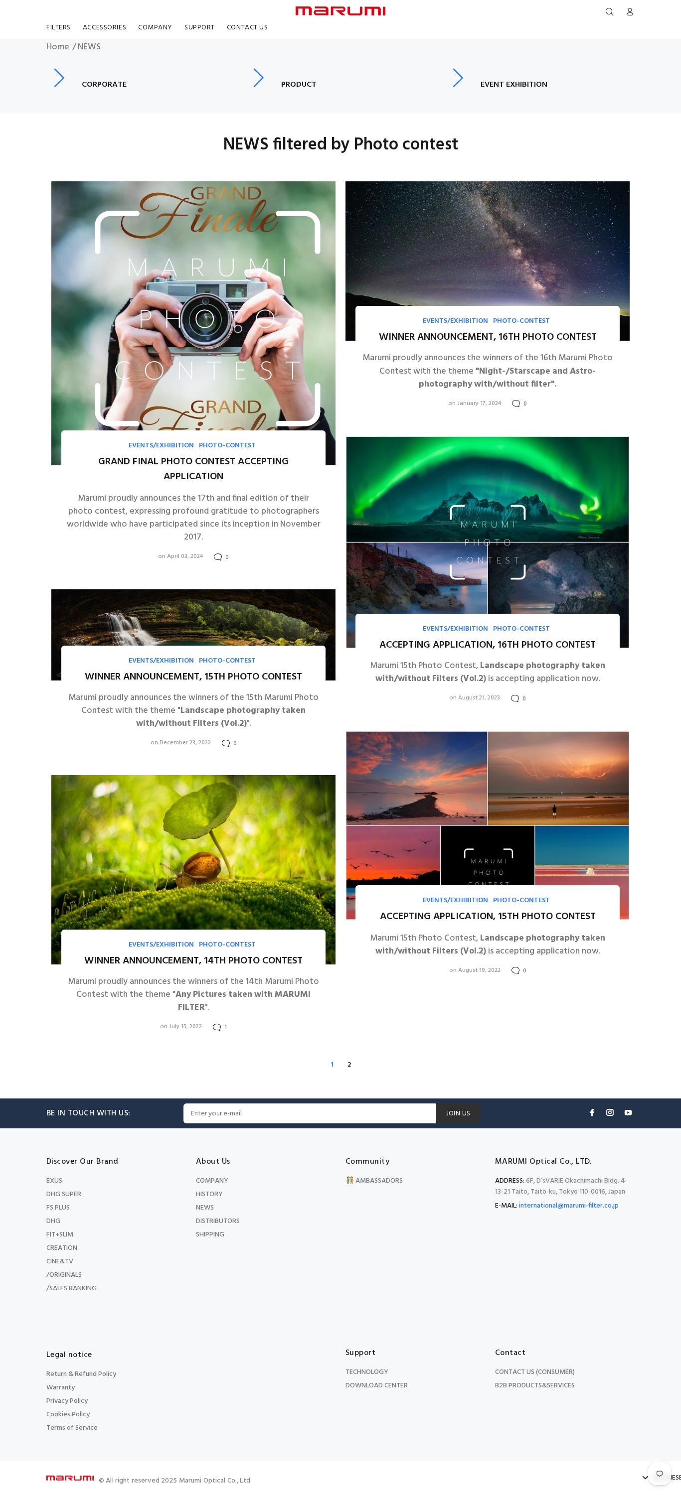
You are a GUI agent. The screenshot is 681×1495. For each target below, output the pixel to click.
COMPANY (212, 1181)
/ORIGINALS (64, 1275)
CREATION (61, 1248)
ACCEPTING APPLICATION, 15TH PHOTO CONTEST (488, 916)
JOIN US (458, 1113)
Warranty (60, 1387)
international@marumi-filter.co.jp (569, 1206)
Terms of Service (72, 1428)
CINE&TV (59, 1261)
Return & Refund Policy (81, 1374)
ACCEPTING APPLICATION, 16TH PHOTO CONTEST (487, 645)
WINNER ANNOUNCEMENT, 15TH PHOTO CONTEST (193, 677)
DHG (53, 1221)
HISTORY (209, 1194)
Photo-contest (227, 445)
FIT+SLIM (59, 1234)
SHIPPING (210, 1234)
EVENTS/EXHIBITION (161, 445)
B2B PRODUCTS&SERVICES (535, 1385)
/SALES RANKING (71, 1288)
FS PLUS (58, 1208)
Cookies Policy (68, 1414)
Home (57, 47)
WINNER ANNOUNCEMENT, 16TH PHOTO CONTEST (488, 337)
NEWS (205, 1208)
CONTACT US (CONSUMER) (535, 1372)
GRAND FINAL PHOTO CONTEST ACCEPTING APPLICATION (193, 469)
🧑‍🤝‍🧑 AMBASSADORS (374, 1181)
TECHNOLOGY (366, 1372)
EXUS (54, 1181)
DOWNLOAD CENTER (376, 1385)
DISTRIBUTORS (218, 1221)
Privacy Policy (67, 1401)
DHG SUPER (63, 1194)
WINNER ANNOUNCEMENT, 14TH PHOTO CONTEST (193, 960)
